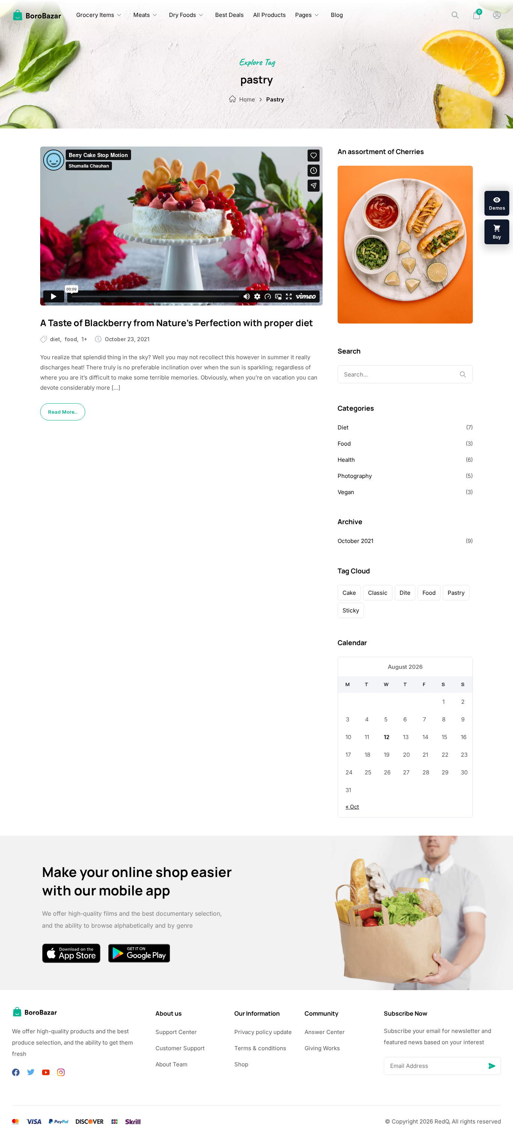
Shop (241, 1064)
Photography (355, 475)
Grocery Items (95, 14)
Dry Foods (182, 14)
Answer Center (325, 1032)
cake (349, 592)
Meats (141, 14)
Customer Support (180, 1048)
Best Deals (229, 14)
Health (346, 459)
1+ (84, 339)
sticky (351, 610)
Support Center (176, 1032)
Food (71, 339)
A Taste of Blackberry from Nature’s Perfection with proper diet (176, 322)
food (429, 592)
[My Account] (497, 15)
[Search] (455, 15)
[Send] (492, 1066)
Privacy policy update (263, 1032)
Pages (303, 14)
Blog (337, 14)
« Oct (352, 806)
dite (405, 592)
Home (247, 99)
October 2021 (355, 540)
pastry (456, 592)
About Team (171, 1064)
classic (378, 592)
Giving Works (322, 1048)
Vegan (346, 492)
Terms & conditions (260, 1048)
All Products (269, 14)
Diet (55, 339)
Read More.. (62, 412)
